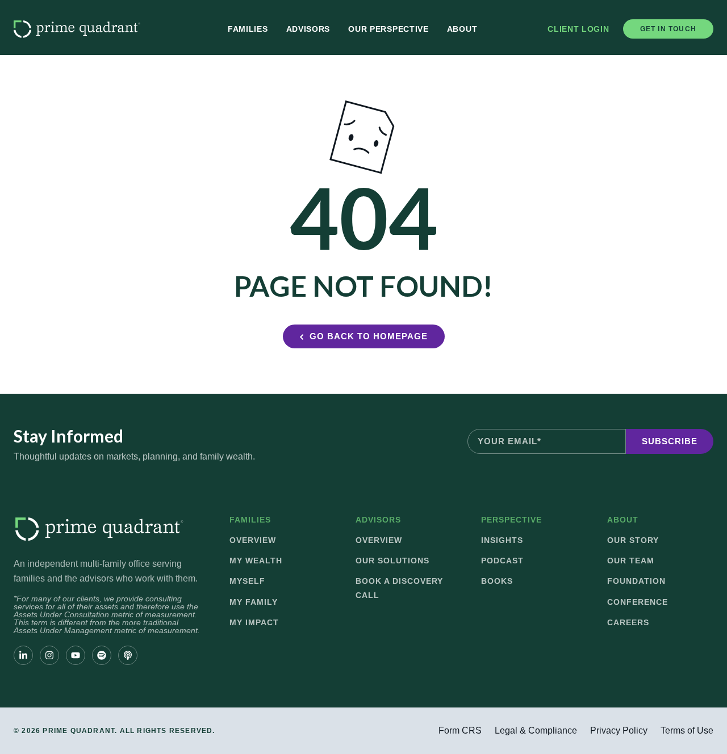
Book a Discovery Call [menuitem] (399, 587)
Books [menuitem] (497, 580)
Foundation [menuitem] (636, 580)
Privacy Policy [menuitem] (618, 730)
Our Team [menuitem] (630, 560)
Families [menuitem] (248, 28)
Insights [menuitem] (502, 540)
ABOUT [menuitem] (622, 519)
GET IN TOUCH (668, 29)
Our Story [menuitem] (633, 540)
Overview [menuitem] (252, 540)
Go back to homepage (369, 336)
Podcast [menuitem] (502, 560)
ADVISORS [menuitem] (378, 519)
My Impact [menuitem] (254, 622)
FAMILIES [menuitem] (250, 519)
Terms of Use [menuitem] (687, 730)
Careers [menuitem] (628, 622)
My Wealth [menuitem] (255, 560)
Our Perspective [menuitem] (388, 28)
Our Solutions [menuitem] (392, 560)
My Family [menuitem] (253, 601)
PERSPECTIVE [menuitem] (511, 519)
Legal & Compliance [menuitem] (536, 730)
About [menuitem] (462, 28)
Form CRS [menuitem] (460, 730)
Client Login (578, 28)
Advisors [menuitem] (308, 28)
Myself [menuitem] (247, 580)
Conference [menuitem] (637, 601)
